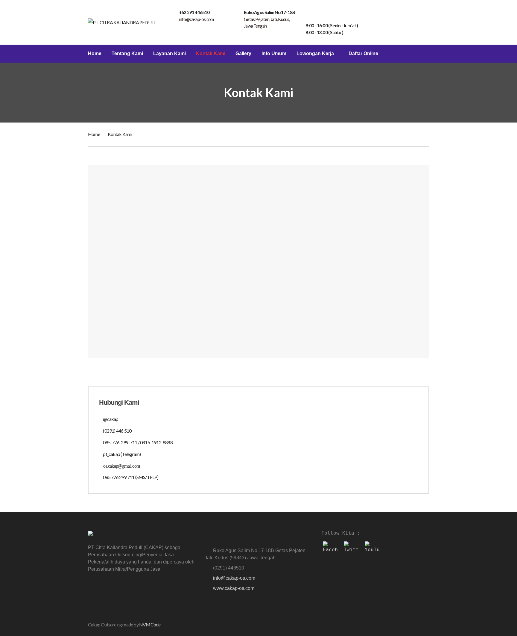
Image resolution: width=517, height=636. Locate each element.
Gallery (243, 53)
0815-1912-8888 (156, 442)
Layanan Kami (169, 53)
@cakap (110, 419)
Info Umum (273, 53)
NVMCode (149, 624)
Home (94, 53)
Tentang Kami (127, 53)
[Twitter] (351, 548)
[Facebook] (330, 548)
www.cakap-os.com (233, 588)
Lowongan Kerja (315, 53)
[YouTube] (372, 548)
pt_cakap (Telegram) (122, 454)
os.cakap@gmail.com (121, 466)
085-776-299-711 (120, 442)
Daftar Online (363, 53)
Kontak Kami (210, 53)
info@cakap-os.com (234, 578)
